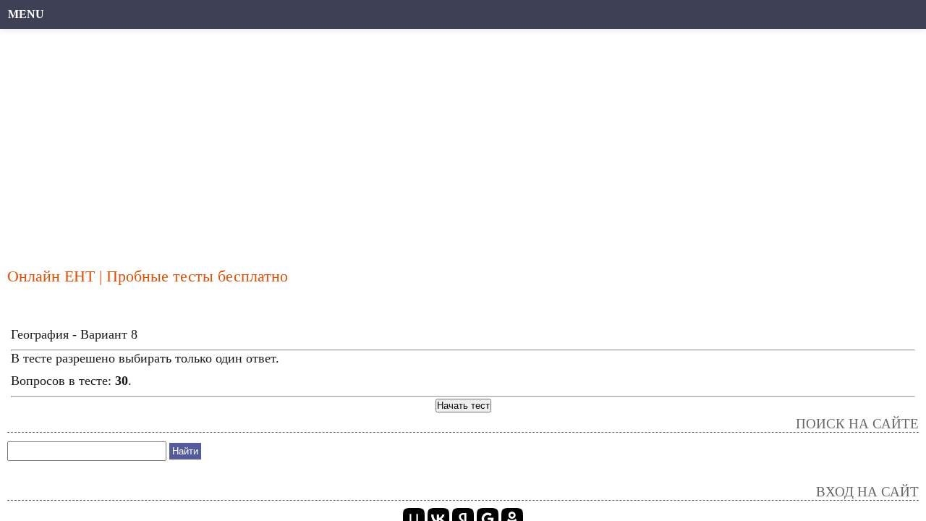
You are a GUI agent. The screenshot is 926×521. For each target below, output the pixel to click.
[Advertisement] (445, 141)
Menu (26, 14)
